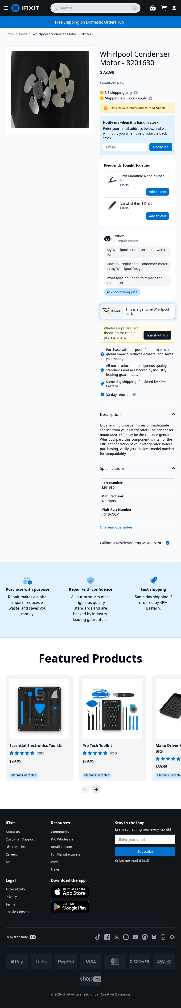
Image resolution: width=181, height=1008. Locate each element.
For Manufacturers (65, 854)
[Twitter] (116, 937)
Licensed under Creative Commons (103, 994)
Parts (23, 34)
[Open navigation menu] (5, 8)
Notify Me (161, 147)
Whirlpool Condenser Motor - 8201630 (63, 34)
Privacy (11, 896)
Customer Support (20, 839)
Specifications (112, 468)
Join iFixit (157, 335)
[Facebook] (107, 937)
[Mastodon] (145, 937)
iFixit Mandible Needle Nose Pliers (142, 178)
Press (55, 862)
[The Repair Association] (172, 937)
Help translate (17, 937)
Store (10, 34)
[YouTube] (135, 937)
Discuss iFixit (16, 846)
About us (13, 831)
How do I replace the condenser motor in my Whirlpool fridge (137, 266)
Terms (10, 904)
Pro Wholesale (62, 839)
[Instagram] (126, 937)
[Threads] (163, 937)
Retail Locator (61, 846)
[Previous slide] (85, 789)
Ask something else (122, 292)
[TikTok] (98, 937)
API (8, 862)
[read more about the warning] (167, 543)
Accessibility (15, 889)
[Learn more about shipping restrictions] (136, 92)
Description (110, 414)
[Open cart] (164, 8)
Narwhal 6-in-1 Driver (137, 203)
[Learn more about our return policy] (134, 394)
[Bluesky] (154, 937)
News (55, 869)
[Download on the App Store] (70, 891)
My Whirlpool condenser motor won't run (136, 252)
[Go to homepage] (27, 8)
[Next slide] (96, 789)
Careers (12, 854)
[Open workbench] (152, 8)
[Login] (174, 8)
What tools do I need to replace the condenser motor (134, 280)
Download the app (68, 880)
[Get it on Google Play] (70, 906)
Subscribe (145, 851)
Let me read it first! (134, 860)
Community (60, 831)
